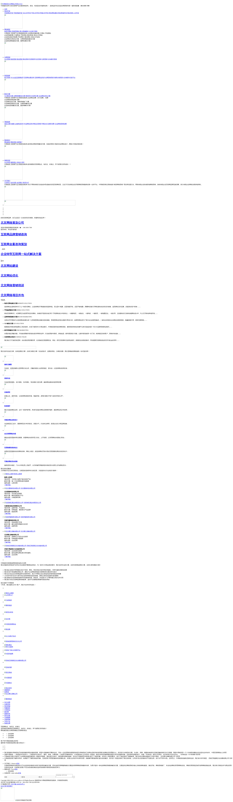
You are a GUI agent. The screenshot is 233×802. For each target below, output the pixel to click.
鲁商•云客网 (18, 474)
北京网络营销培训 (12, 285)
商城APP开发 (44, 13)
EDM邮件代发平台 (69, 77)
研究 (22, 162)
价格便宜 (7, 392)
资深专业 (7, 378)
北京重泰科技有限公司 (28, 488)
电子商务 (7, 77)
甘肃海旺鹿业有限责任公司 (32, 502)
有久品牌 (7, 702)
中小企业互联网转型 (17, 77)
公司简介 (7, 182)
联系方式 (26, 182)
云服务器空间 (19, 124)
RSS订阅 (3, 786)
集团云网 (7, 723)
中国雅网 (7, 717)
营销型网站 (15, 31)
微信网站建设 (53, 13)
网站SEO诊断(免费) (48, 124)
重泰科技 (7, 713)
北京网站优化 (9, 275)
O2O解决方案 (8, 96)
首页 (5, 9)
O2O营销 (7, 59)
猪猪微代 (7, 690)
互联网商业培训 (40, 77)
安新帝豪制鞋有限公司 (28, 517)
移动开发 (7, 11)
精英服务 (7, 75)
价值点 (19, 162)
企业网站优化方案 (44, 96)
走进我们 (20, 182)
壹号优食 (7, 715)
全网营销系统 (49, 77)
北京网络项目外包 (12, 295)
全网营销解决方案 (19, 96)
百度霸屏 (32, 59)
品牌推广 (20, 142)
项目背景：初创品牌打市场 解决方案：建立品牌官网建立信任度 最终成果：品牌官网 (16, 524)
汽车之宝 (7, 721)
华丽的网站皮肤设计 (10, 420)
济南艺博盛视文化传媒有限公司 (37, 545)
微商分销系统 (58, 77)
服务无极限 (8, 364)
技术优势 (13, 182)
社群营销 (44, 59)
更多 (18, 763)
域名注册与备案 (9, 124)
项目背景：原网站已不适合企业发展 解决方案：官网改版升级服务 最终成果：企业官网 (16, 538)
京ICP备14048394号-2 (18, 784)
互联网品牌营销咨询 (14, 234)
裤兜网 (6, 712)
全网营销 (7, 57)
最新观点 (13, 162)
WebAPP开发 (27, 13)
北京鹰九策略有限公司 (28, 531)
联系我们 (9, 786)
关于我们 (7, 180)
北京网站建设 (9, 265)
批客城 (6, 692)
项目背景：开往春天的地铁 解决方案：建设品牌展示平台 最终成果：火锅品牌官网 (13, 495)
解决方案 (7, 94)
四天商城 (7, 706)
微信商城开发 (62, 13)
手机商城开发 (17, 13)
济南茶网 (7, 719)
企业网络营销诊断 (61, 124)
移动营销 (20, 59)
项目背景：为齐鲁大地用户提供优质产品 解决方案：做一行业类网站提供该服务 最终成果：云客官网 (17, 481)
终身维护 (7, 406)
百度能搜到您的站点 (10, 447)
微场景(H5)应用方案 (31, 96)
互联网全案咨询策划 (14, 244)
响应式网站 (8, 31)
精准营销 (13, 59)
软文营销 (38, 59)
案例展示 (7, 140)
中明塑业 (7, 710)
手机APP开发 (35, 13)
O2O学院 (7, 162)
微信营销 (26, 59)
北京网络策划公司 (12, 222)
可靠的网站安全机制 (10, 461)
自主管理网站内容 (10, 433)
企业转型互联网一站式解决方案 (21, 254)
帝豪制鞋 (7, 708)
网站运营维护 (37, 124)
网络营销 (13, 142)
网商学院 (7, 160)
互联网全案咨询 (29, 77)
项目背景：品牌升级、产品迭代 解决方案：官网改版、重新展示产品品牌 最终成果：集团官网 (17, 509)
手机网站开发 (8, 13)
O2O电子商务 (33, 31)
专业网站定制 (28, 124)
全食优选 (7, 704)
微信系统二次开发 (73, 13)
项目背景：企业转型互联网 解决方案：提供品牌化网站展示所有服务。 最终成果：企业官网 (18, 552)
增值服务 (7, 122)
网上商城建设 (24, 31)
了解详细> (7, 485)
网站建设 (7, 29)
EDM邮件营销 (52, 59)
